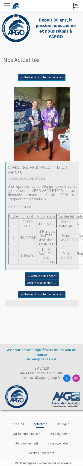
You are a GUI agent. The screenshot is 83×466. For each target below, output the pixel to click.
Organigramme (60, 434)
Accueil (19, 424)
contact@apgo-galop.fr (41, 377)
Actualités (40, 424)
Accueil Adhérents (41, 453)
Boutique (63, 424)
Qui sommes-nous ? (26, 434)
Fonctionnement (26, 443)
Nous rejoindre (58, 443)
